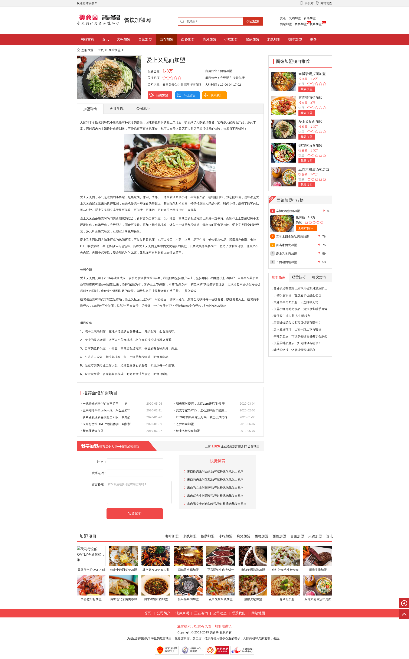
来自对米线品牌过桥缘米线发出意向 (215, 479)
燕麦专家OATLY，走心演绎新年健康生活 (203, 410)
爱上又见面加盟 (310, 121)
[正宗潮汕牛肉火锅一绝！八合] (220, 556)
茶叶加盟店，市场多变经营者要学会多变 (300, 336)
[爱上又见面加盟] (283, 129)
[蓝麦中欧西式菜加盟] (123, 556)
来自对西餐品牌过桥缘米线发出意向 (215, 495)
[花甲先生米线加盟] (220, 585)
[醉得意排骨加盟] (91, 585)
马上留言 (190, 95)
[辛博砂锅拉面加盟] (283, 81)
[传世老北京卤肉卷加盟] (123, 585)
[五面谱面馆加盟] (283, 105)
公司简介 (163, 613)
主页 (101, 50)
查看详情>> (305, 228)
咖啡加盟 (295, 39)
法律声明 (182, 613)
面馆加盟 (286, 24)
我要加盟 (162, 95)
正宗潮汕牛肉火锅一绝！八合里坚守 (106, 410)
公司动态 (220, 613)
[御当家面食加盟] (283, 152)
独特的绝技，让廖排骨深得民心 (294, 350)
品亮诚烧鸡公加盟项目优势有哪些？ (297, 322)
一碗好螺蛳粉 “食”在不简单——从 (105, 403)
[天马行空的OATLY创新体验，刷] (91, 556)
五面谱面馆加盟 (310, 97)
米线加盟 (274, 39)
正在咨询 (201, 613)
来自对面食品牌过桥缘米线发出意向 (215, 471)
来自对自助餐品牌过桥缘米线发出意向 (217, 503)
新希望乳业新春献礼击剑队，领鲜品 (106, 417)
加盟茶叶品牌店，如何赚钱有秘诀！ (297, 343)
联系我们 (217, 95)
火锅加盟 (295, 18)
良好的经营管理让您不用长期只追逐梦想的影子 (305, 288)
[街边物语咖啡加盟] (253, 556)
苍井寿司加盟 (185, 424)
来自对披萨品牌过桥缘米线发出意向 (215, 487)
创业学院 (117, 108)
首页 (147, 613)
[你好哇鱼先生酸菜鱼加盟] (285, 556)
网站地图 (258, 613)
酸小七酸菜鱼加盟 (188, 431)
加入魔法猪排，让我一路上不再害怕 (297, 329)
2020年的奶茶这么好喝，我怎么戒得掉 (202, 417)
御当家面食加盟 (310, 145)
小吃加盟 (231, 39)
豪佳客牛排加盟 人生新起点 (292, 315)
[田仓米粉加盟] (285, 585)
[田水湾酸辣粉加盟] (155, 585)
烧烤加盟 (316, 24)
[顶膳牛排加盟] (317, 556)
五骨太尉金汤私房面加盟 (292, 236)
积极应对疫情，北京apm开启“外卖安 (200, 403)
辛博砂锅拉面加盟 (312, 74)
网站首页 (87, 39)
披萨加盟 (252, 39)
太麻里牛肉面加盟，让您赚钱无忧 (296, 302)
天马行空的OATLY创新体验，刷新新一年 (110, 424)
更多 (313, 39)
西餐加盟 (301, 24)
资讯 (283, 18)
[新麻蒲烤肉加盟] (188, 585)
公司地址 (143, 108)
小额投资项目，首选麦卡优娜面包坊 (297, 295)
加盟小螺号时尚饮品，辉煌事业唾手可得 (300, 309)
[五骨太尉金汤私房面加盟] (283, 176)
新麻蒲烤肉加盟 (93, 431)
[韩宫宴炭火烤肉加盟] (155, 556)
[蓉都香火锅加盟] (188, 556)
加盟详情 (90, 109)
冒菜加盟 (310, 18)
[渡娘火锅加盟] (253, 585)
